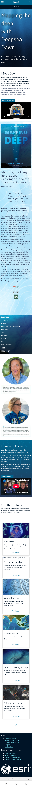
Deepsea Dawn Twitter (12, 740)
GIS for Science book (11, 755)
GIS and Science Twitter (12, 743)
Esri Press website (10, 738)
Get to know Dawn (8, 100)
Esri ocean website (10, 753)
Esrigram (7, 745)
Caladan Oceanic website (12, 757)
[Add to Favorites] (6, 783)
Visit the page (16, 552)
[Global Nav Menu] (2, 2)
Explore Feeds (11, 779)
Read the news (7, 476)
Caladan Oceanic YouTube (13, 759)
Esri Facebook (9, 747)
